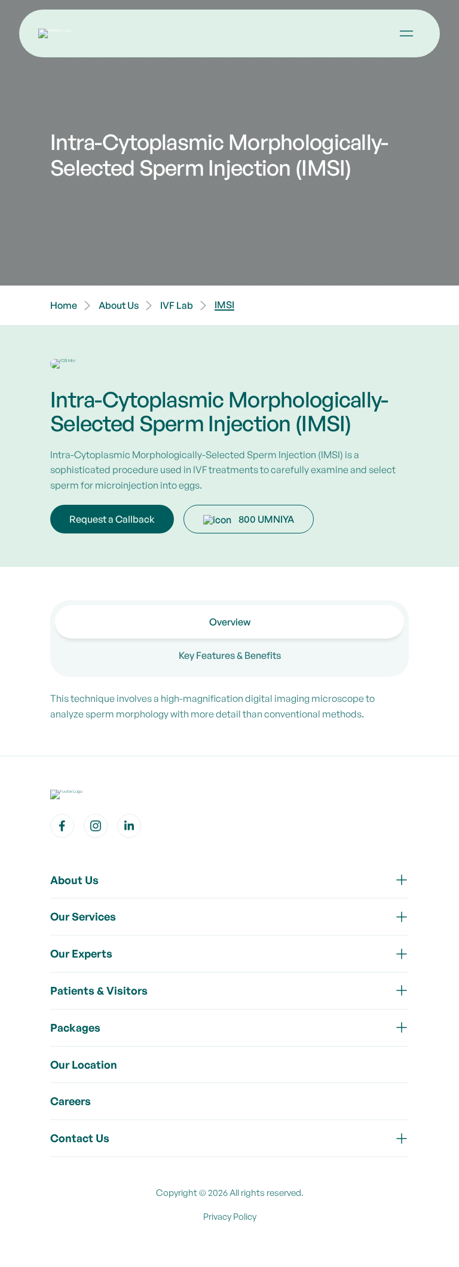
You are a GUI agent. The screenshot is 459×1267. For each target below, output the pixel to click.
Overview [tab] (229, 622)
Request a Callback (112, 519)
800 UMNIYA (266, 519)
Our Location (83, 1064)
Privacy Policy (229, 1216)
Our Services (83, 916)
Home (63, 305)
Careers (70, 1101)
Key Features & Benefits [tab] (230, 655)
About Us (119, 305)
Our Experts (81, 953)
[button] (406, 33)
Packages (75, 1027)
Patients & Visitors (99, 990)
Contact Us (79, 1138)
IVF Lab (176, 305)
